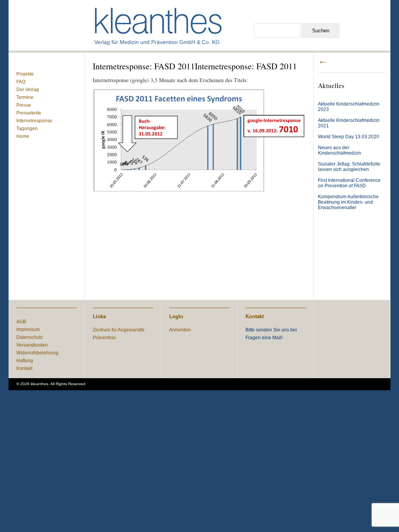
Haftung (24, 360)
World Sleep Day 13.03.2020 (348, 136)
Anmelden (180, 330)
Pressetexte (28, 113)
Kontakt (24, 368)
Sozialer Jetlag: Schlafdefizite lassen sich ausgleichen (349, 166)
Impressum (28, 329)
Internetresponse (34, 120)
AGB (21, 321)
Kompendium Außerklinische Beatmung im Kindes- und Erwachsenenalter (348, 202)
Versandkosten (32, 345)
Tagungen (27, 128)
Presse (23, 105)
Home (22, 136)
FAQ (20, 82)
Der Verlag (27, 89)
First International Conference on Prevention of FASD (349, 183)
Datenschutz (29, 337)
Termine (25, 97)
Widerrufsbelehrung (37, 353)
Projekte (25, 74)
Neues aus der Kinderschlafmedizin (339, 150)
